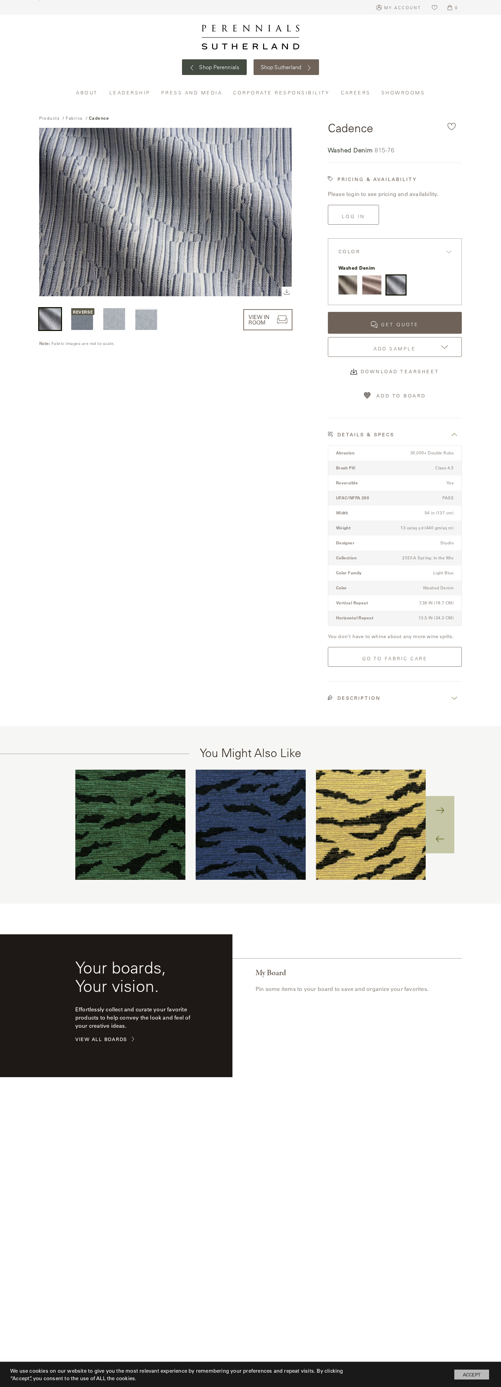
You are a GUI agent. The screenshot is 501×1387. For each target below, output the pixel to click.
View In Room (258, 319)
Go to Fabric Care (395, 658)
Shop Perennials (218, 67)
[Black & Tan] (348, 285)
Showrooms (403, 92)
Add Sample (395, 349)
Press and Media (192, 92)
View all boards (101, 1039)
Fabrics (74, 118)
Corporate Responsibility (282, 92)
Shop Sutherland (282, 67)
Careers (356, 92)
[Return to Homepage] (250, 37)
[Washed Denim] (396, 285)
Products (49, 118)
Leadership (130, 92)
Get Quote (400, 324)
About (87, 92)
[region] (250, 825)
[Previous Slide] (440, 839)
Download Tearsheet (400, 371)
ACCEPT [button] (472, 1374)
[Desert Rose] (371, 285)
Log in (353, 216)
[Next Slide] (440, 810)
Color (349, 252)
